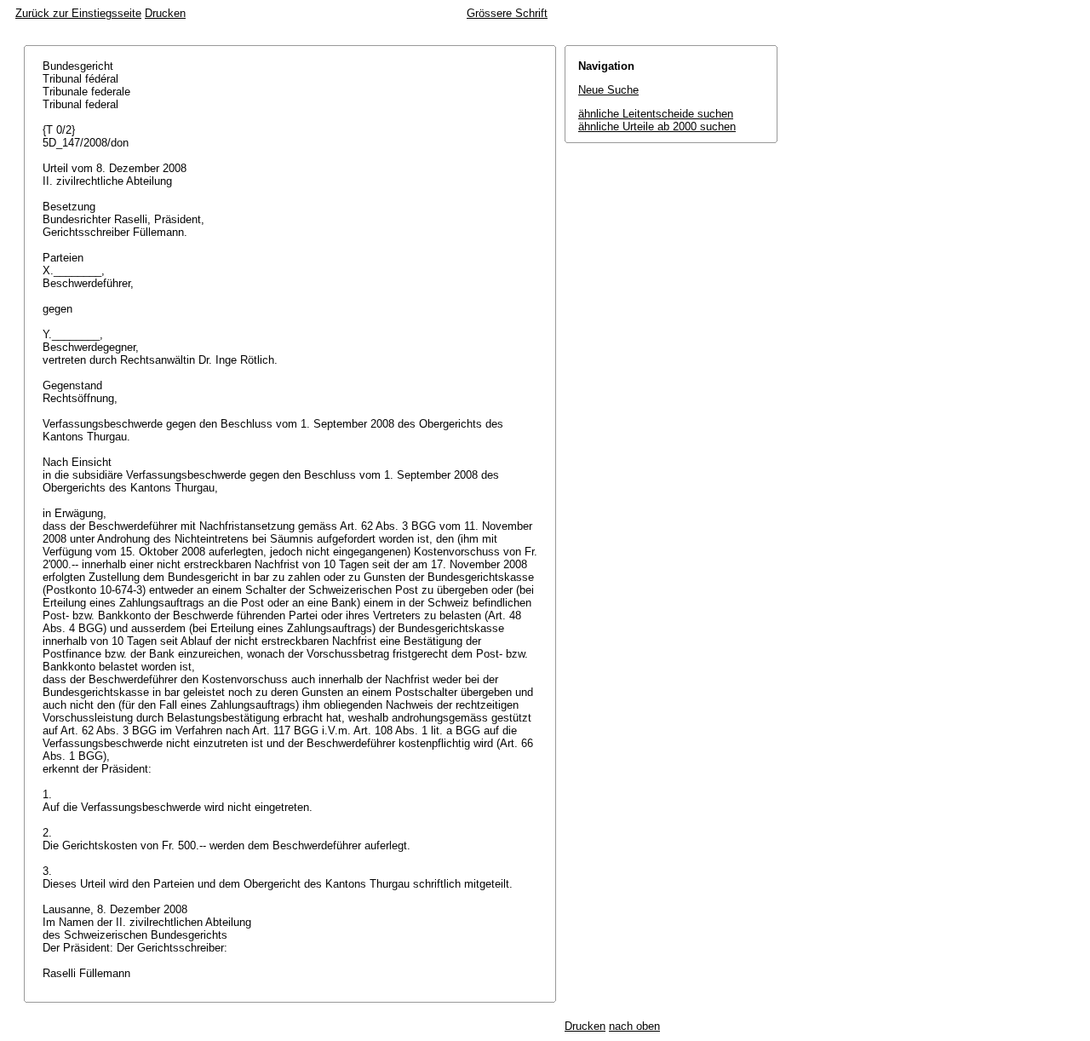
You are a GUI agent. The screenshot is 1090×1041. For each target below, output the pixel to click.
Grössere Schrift (507, 13)
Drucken (165, 13)
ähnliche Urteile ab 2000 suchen (657, 126)
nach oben (634, 1026)
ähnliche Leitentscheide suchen (655, 113)
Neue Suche (608, 89)
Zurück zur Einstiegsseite (78, 13)
